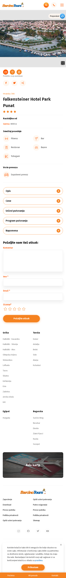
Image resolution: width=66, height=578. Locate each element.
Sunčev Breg (38, 418)
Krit (4, 402)
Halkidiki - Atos (9, 350)
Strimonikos (7, 360)
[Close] (61, 544)
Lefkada (6, 365)
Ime (5, 276)
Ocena (7, 304)
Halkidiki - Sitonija (10, 344)
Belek (35, 350)
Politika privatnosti (10, 515)
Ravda (35, 439)
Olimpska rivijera (10, 355)
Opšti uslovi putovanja (12, 520)
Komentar (8, 248)
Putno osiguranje (40, 505)
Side (35, 355)
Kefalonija (7, 381)
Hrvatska (6, 94)
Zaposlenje (7, 499)
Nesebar (36, 423)
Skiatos (6, 376)
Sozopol (36, 444)
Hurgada (6, 418)
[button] (49, 38)
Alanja (35, 360)
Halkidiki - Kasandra (11, 339)
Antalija (36, 344)
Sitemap (36, 520)
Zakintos (6, 392)
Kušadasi (37, 365)
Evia (4, 386)
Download (7, 505)
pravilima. (39, 560)
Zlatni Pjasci (38, 434)
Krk (13, 94)
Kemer (35, 339)
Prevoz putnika (9, 510)
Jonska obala (8, 397)
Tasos (5, 371)
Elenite (36, 428)
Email (6, 291)
